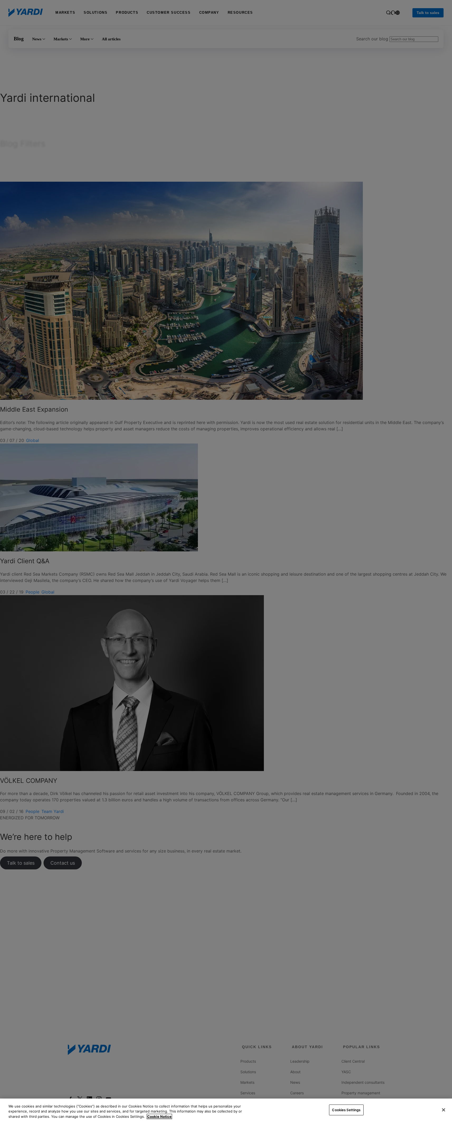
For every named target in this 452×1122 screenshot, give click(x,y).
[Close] (443, 1110)
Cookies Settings (346, 1109)
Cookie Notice (159, 1116)
